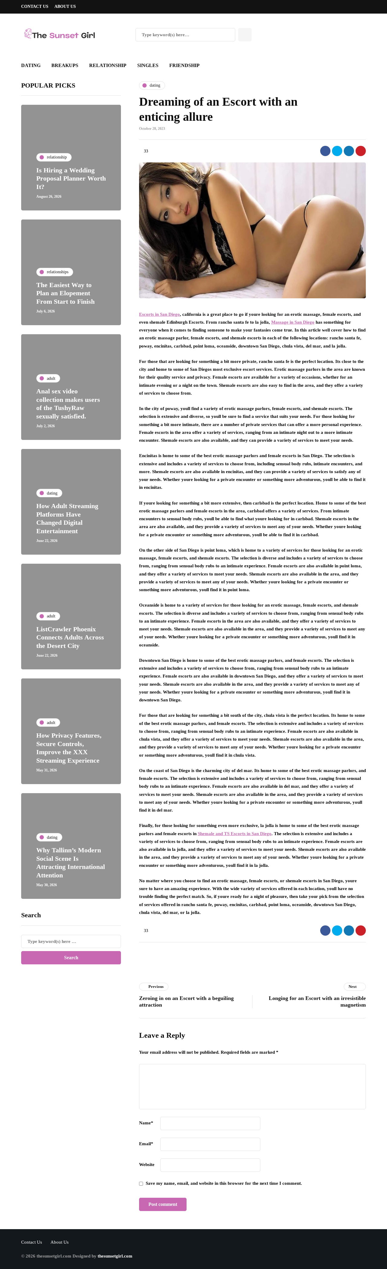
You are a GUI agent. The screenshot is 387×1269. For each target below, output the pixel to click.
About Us (65, 6)
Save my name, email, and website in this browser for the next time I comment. (224, 1183)
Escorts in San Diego (159, 314)
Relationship (107, 65)
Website (146, 1164)
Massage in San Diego (292, 322)
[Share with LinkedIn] (349, 151)
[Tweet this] (337, 151)
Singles (147, 65)
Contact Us (34, 6)
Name (146, 1122)
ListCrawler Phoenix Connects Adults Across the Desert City (70, 637)
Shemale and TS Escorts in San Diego (235, 833)
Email (146, 1143)
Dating (31, 65)
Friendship (184, 65)
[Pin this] (361, 151)
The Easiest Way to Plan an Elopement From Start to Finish (65, 293)
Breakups (64, 65)
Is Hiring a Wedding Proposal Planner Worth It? (71, 178)
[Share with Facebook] (325, 151)
